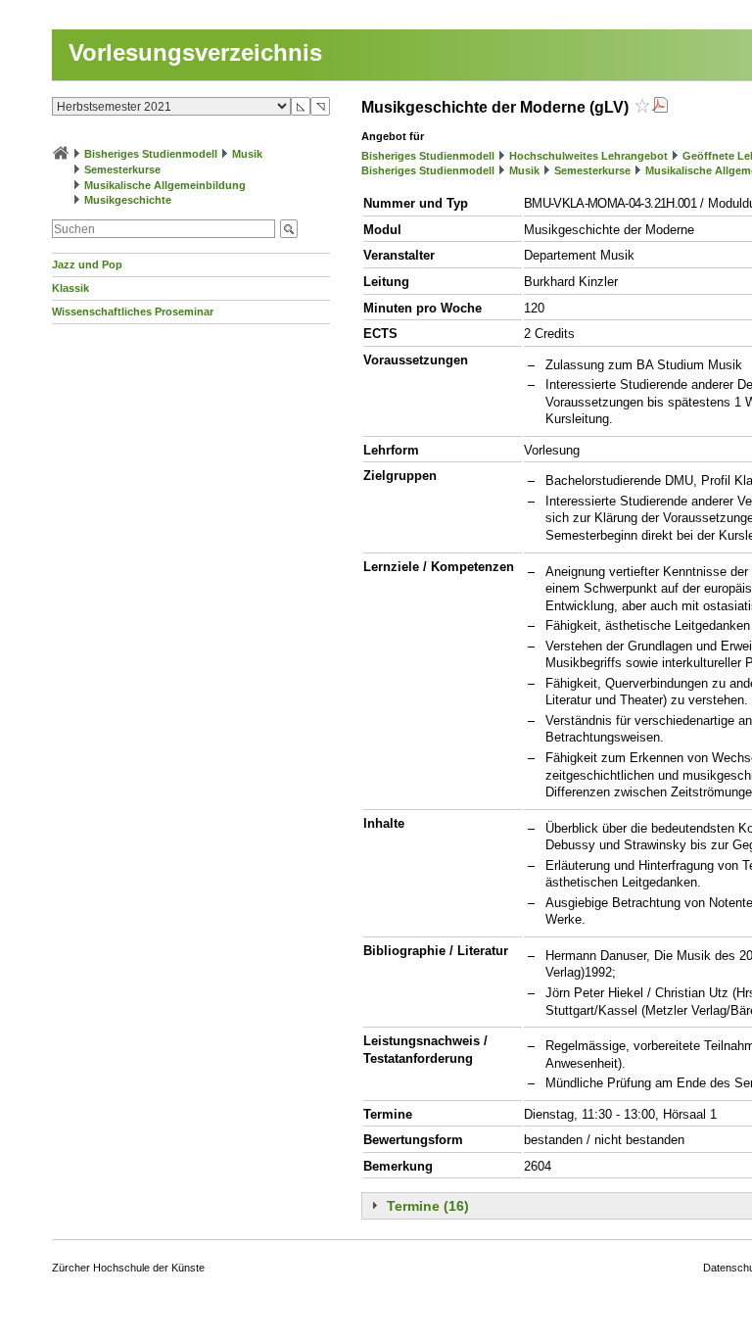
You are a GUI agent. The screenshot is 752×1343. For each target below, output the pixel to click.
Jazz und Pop (87, 264)
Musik (247, 154)
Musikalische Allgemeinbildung (165, 185)
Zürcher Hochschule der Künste (128, 1267)
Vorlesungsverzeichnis (195, 52)
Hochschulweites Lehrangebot (588, 156)
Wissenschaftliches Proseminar (132, 311)
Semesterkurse (122, 169)
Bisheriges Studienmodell (150, 154)
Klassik (70, 288)
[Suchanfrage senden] (289, 228)
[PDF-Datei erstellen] (660, 107)
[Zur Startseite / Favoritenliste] (61, 154)
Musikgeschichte (127, 200)
